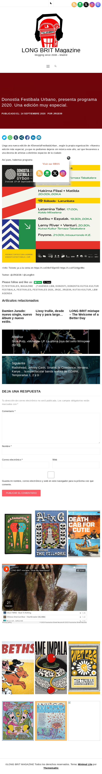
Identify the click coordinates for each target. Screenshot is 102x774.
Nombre (7, 446)
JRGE (58, 290)
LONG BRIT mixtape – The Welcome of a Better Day (84, 314)
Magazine (27, 286)
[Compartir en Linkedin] (33, 137)
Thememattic (51, 768)
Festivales (12, 286)
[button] (51, 3)
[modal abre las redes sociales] (21, 137)
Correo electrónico (12, 459)
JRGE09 (57, 113)
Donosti (61, 286)
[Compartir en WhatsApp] (10, 137)
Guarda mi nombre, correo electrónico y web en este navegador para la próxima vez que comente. (48, 483)
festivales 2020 (43, 290)
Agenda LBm (46, 286)
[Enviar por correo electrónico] (39, 137)
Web (54, 459)
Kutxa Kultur (82, 290)
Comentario (9, 411)
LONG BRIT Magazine (51, 50)
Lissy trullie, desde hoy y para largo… (50, 312)
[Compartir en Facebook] (27, 137)
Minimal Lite (85, 764)
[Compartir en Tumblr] (16, 137)
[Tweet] (4, 137)
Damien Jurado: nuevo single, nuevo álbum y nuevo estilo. (17, 316)
